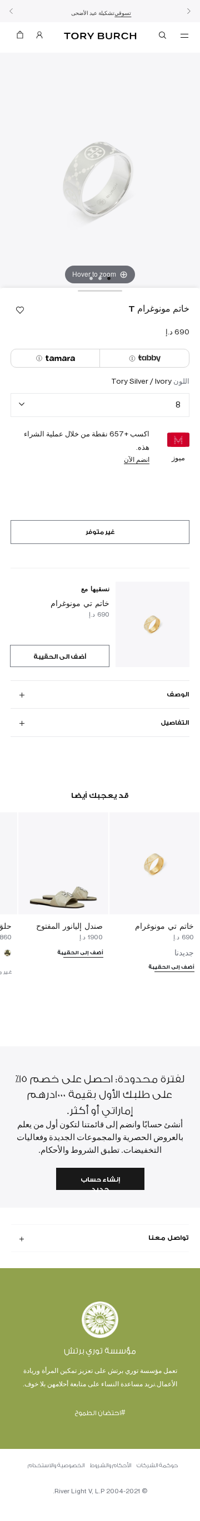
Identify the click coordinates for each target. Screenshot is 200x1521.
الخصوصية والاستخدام (56, 1465)
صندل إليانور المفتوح (69, 925)
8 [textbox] (178, 404)
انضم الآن (136, 459)
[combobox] (100, 405)
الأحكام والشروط (110, 1465)
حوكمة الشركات (157, 1465)
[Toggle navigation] (184, 35)
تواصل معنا (168, 1238)
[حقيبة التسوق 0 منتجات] (20, 37)
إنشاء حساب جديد (100, 1183)
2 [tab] (100, 278)
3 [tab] (91, 278)
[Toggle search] (163, 37)
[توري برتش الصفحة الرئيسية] (100, 36)
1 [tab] (109, 278)
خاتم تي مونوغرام (80, 603)
